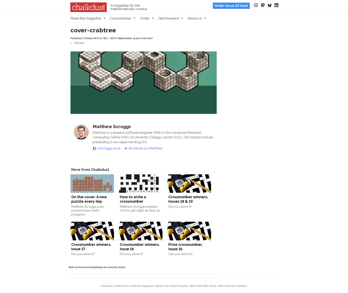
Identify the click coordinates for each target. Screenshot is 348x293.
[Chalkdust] (88, 11)
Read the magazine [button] (85, 18)
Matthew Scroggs (112, 126)
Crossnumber (121, 18)
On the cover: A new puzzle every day (89, 199)
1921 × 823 (108, 38)
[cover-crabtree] (143, 111)
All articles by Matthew (145, 148)
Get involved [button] (168, 18)
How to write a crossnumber (133, 199)
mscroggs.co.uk (109, 148)
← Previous (77, 43)
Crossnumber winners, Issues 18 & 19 (188, 199)
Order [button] (145, 18)
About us (194, 18)
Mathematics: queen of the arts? (135, 38)
